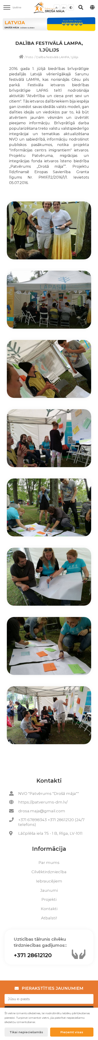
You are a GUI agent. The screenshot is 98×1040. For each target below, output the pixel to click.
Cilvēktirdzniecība (49, 872)
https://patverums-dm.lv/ (43, 802)
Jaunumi (49, 890)
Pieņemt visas (71, 1032)
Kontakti (49, 908)
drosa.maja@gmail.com (41, 811)
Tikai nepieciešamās (26, 1032)
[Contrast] (71, 7)
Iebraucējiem (49, 881)
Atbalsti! (49, 918)
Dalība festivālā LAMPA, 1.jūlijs (57, 57)
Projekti (49, 899)
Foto (29, 57)
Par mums (49, 862)
